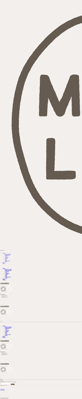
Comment (12, 384)
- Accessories (7, 260)
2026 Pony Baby (8, 254)
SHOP (4, 253)
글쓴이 (1, 381)
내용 (15, 381)
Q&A (3, 262)
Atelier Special (8, 270)
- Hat (6, 276)
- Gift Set (6, 255)
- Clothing (6, 257)
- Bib (6, 259)
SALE (6, 261)
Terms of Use (2, 389)
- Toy (6, 256)
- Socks (6, 258)
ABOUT (4, 263)
